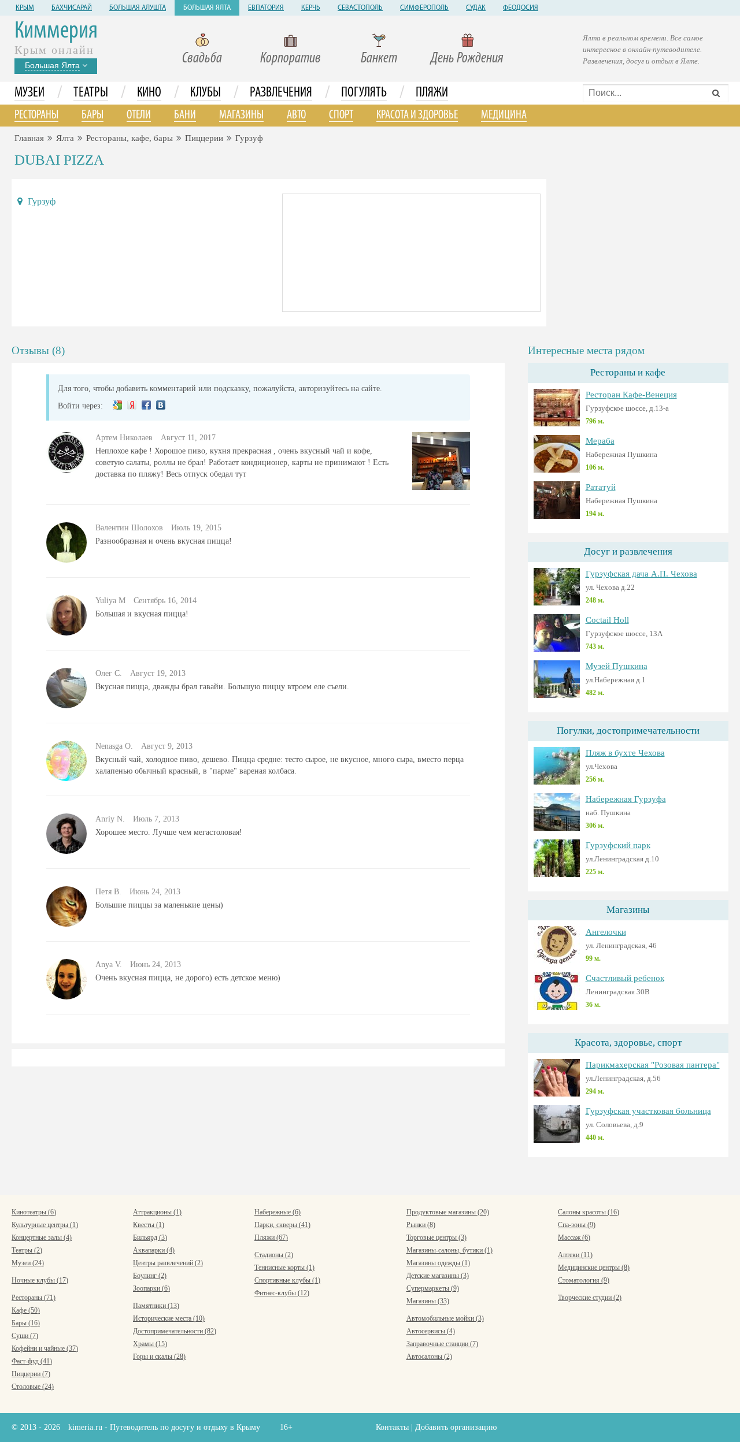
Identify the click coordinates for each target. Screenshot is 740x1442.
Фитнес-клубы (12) (281, 1293)
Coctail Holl (607, 620)
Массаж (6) (574, 1237)
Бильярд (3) (150, 1237)
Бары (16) (26, 1323)
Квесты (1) (148, 1225)
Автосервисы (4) (430, 1331)
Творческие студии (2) (589, 1298)
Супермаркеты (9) (432, 1288)
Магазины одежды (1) (438, 1263)
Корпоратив (290, 58)
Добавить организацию (456, 1427)
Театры (90, 93)
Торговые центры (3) (436, 1237)
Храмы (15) (150, 1344)
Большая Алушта (137, 8)
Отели (139, 115)
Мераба (600, 440)
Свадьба (202, 58)
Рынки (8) (420, 1225)
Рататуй (601, 487)
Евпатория (266, 8)
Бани (185, 115)
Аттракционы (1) (157, 1212)
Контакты (392, 1427)
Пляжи (432, 93)
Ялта (65, 138)
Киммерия (56, 31)
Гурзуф (249, 138)
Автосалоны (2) (429, 1356)
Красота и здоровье (417, 115)
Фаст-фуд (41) (32, 1361)
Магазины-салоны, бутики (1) (449, 1250)
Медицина (504, 115)
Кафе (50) (26, 1310)
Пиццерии (204, 138)
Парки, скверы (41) (282, 1225)
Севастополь (360, 8)
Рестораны (36, 115)
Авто (296, 115)
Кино (149, 93)
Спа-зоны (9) (576, 1225)
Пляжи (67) (271, 1237)
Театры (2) (27, 1250)
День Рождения (467, 58)
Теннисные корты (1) (284, 1267)
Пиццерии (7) (31, 1374)
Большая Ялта (207, 8)
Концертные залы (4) (42, 1237)
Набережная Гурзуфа (626, 799)
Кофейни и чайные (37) (45, 1348)
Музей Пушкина (617, 666)
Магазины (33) (427, 1301)
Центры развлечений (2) (168, 1263)
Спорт (341, 115)
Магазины (241, 115)
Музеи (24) (28, 1263)
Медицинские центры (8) (594, 1267)
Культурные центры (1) (45, 1225)
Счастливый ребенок (625, 978)
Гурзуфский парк (618, 845)
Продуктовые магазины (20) (447, 1212)
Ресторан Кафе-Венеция (631, 394)
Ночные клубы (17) (40, 1280)
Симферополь (424, 8)
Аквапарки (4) (154, 1250)
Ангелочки (606, 931)
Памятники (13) (156, 1306)
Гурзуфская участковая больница (648, 1111)
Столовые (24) (33, 1386)
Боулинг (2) (149, 1276)
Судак (476, 8)
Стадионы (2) (273, 1255)
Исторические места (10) (169, 1318)
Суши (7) (25, 1336)
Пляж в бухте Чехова (625, 752)
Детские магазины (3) (437, 1276)
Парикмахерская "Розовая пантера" (653, 1064)
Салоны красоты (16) (588, 1212)
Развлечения (281, 93)
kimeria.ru (85, 1427)
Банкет (379, 58)
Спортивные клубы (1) (287, 1280)
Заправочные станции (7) (442, 1344)
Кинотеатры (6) (34, 1212)
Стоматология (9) (583, 1280)
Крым (25, 8)
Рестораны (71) (34, 1298)
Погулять (364, 93)
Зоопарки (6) (151, 1288)
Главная (29, 138)
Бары (92, 115)
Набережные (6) (277, 1212)
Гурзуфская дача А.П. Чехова (641, 573)
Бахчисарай (71, 8)
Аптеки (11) (575, 1255)
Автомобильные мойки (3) (445, 1318)
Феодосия (520, 8)
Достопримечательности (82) (174, 1331)
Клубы (205, 93)
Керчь (310, 8)
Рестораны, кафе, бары (129, 138)
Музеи (29, 93)
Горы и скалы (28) (159, 1356)
